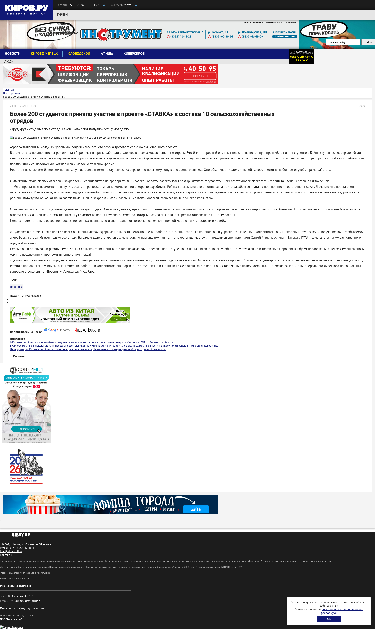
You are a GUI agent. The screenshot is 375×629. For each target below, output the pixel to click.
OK (329, 618)
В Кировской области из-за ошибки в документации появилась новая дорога (57, 342)
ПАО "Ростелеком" (11, 619)
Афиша (107, 53)
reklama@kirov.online (25, 601)
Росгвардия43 (68, 33)
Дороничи (16, 287)
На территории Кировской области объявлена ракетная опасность (51, 349)
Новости (12, 53)
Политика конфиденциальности (22, 608)
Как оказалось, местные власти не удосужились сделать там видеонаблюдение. (169, 345)
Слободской (79, 53)
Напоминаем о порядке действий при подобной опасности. (129, 349)
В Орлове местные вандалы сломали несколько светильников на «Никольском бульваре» (65, 345)
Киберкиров (134, 53)
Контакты (6, 555)
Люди (8, 61)
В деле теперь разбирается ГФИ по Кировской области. (140, 342)
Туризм (62, 14)
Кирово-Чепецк (44, 53)
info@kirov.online (11, 551)
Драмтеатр (65, 24)
